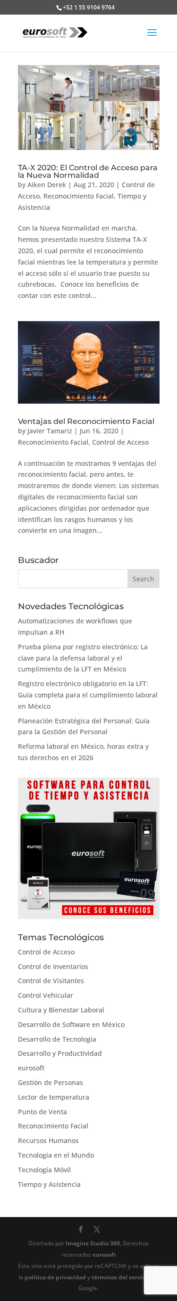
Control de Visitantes (51, 980)
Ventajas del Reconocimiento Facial (86, 421)
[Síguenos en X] (96, 1229)
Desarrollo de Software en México (71, 1024)
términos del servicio (121, 1277)
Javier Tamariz (49, 430)
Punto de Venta (42, 1111)
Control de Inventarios (53, 966)
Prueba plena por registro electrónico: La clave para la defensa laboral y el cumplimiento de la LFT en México (83, 658)
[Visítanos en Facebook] (80, 1229)
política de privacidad (55, 1277)
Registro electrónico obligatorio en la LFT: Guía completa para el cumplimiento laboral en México (88, 695)
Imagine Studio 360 (93, 1243)
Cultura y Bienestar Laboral (61, 1009)
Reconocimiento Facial (78, 195)
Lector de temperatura (53, 1097)
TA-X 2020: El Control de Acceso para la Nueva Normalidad (88, 171)
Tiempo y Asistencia (49, 1184)
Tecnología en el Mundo (56, 1155)
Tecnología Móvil (44, 1169)
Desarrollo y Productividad (60, 1053)
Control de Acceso (120, 442)
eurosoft (31, 1067)
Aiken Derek (46, 184)
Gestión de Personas (50, 1082)
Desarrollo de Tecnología (57, 1039)
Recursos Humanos (48, 1140)
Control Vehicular (45, 995)
